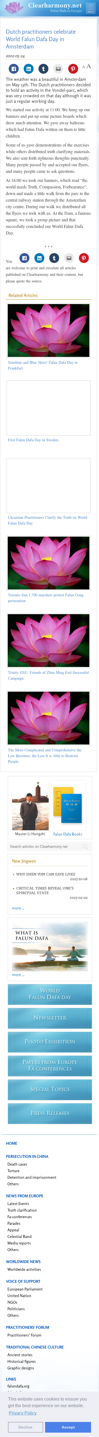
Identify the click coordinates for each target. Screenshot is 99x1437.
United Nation (19, 1295)
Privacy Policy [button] (23, 1413)
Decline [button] (25, 1427)
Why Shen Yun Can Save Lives (45, 874)
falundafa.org (18, 1386)
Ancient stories (19, 1354)
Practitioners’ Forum (24, 1335)
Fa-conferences (19, 1216)
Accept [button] (68, 1427)
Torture (13, 1170)
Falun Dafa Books (67, 834)
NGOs (12, 1302)
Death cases (17, 1164)
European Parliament (25, 1289)
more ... (18, 908)
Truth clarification (22, 1210)
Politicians (16, 1308)
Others (13, 1183)
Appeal (13, 1229)
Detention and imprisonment (31, 1177)
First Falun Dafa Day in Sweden (33, 439)
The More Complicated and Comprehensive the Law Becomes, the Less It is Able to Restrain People (44, 755)
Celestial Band (19, 1236)
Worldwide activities (24, 1269)
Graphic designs (20, 1368)
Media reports (19, 1243)
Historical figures (21, 1361)
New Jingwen (24, 861)
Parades (13, 1223)
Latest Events (18, 1203)
